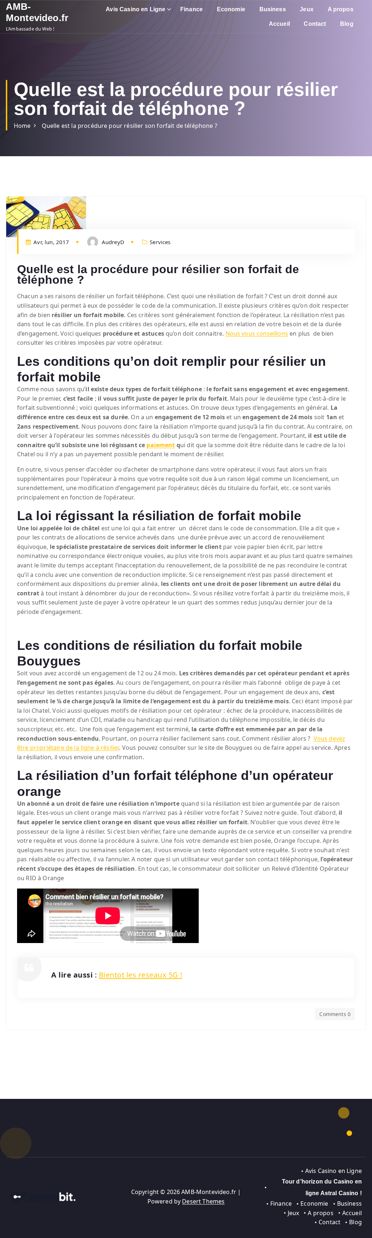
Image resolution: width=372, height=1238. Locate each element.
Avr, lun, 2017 (50, 242)
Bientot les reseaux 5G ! (140, 975)
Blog (346, 24)
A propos (340, 9)
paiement (160, 445)
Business (272, 9)
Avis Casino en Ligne (135, 9)
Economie (231, 9)
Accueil (279, 24)
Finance (191, 9)
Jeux (307, 9)
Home (22, 126)
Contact (315, 24)
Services (160, 242)
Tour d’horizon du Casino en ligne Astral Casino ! (322, 1187)
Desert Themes (203, 1201)
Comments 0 (335, 1014)
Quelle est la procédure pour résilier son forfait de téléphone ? (129, 126)
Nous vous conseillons (257, 333)
